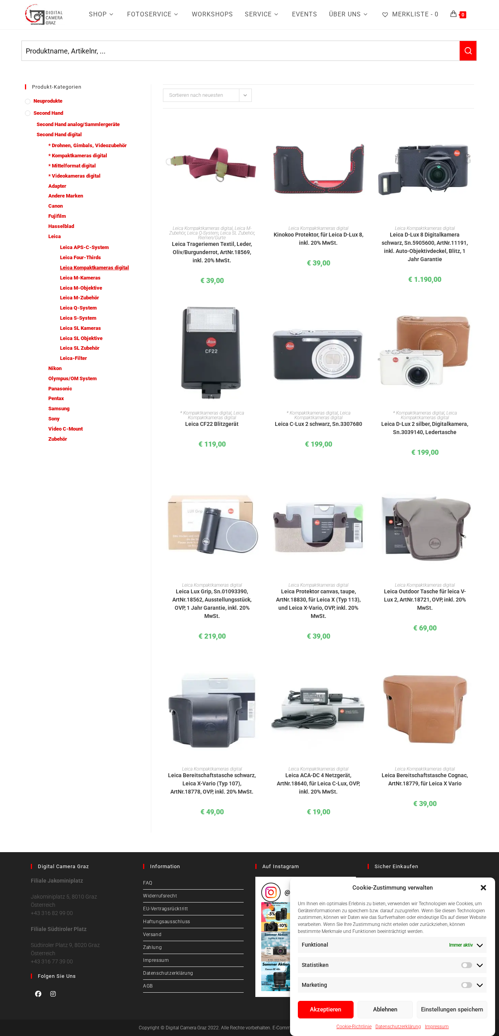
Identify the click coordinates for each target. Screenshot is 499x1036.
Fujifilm (57, 216)
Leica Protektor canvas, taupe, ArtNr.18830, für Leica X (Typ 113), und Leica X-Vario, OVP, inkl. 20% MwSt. (318, 603)
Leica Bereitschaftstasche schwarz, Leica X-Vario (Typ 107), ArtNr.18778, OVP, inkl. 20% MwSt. (212, 783)
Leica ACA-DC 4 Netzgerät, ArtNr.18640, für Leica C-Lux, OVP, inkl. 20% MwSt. (318, 783)
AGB (148, 986)
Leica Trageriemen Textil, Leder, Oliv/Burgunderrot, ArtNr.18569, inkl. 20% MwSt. (212, 252)
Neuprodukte (48, 101)
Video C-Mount (65, 429)
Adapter (57, 186)
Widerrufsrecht (160, 896)
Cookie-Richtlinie (354, 1026)
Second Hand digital (59, 134)
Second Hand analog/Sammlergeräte (78, 124)
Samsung (58, 408)
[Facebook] (38, 994)
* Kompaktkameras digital (77, 155)
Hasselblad (61, 226)
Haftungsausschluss (166, 921)
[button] (483, 888)
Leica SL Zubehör (79, 348)
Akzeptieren (325, 1009)
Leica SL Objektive (81, 338)
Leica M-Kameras (80, 278)
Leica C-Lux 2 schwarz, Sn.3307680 (318, 424)
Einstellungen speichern (452, 1009)
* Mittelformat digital (72, 166)
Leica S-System (78, 318)
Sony (54, 419)
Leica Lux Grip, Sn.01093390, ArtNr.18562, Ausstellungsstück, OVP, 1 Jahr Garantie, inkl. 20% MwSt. (211, 603)
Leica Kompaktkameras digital (94, 268)
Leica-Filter (73, 358)
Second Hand (48, 113)
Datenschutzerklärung (398, 1026)
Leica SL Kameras (80, 328)
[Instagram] (53, 994)
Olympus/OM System (72, 378)
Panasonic (60, 389)
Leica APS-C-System (84, 247)
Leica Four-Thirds (80, 257)
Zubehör (57, 439)
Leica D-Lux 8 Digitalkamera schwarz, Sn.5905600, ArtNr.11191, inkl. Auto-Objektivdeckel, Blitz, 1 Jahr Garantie (425, 246)
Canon (55, 206)
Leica (54, 236)
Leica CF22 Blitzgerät (212, 424)
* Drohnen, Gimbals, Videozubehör (87, 145)
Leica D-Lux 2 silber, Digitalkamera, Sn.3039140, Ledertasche (424, 428)
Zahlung (152, 947)
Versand (152, 934)
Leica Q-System (78, 308)
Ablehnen (385, 1009)
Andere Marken (65, 196)
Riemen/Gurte (212, 237)
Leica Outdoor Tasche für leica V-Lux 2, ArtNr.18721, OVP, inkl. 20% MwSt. (425, 599)
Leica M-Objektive (81, 288)
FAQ (147, 883)
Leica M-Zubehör (79, 298)
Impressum (437, 1026)
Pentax (56, 398)
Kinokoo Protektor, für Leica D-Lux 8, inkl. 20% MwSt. (318, 238)
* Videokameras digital (74, 176)
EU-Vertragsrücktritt (165, 908)
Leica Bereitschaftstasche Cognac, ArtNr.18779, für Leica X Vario (425, 779)
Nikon (55, 368)
